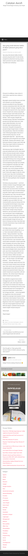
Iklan (4, 488)
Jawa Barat (5, 500)
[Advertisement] (14, 23)
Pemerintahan (6, 528)
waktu (19, 324)
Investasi (5, 495)
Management (6, 519)
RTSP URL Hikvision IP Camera (10, 439)
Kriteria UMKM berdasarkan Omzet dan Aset (14, 465)
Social (4, 540)
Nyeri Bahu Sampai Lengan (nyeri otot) (12, 452)
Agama (4, 474)
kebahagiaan (16, 322)
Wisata (4, 547)
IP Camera (5, 498)
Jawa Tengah (6, 502)
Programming (6, 535)
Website (5, 544)
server (4, 537)
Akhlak (4, 477)
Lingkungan (6, 516)
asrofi (19, 52)
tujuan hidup (15, 324)
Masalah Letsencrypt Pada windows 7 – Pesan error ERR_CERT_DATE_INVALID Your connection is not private (14, 457)
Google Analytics (7, 486)
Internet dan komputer (8, 491)
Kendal (4, 509)
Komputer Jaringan (7, 514)
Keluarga (5, 507)
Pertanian (5, 533)
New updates (6, 523)
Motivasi (6, 320)
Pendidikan (5, 530)
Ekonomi (5, 481)
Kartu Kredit (6, 505)
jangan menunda (9, 322)
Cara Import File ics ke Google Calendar (13, 450)
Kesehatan (5, 512)
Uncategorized (6, 542)
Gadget (4, 484)
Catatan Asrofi (14, 3)
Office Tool (5, 526)
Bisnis (4, 479)
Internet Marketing (7, 493)
